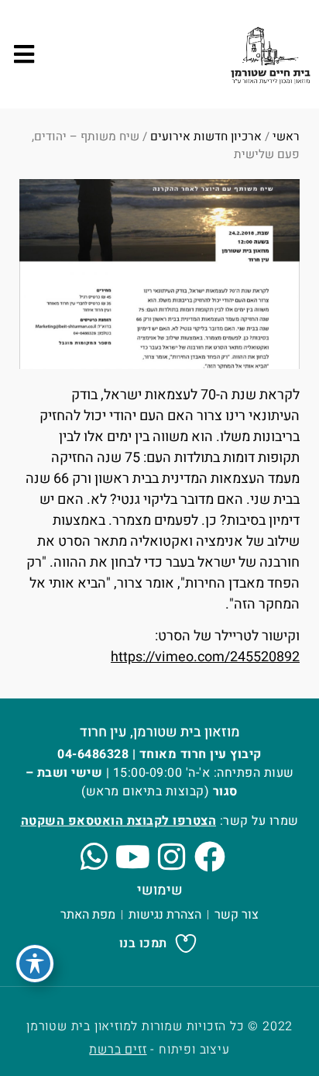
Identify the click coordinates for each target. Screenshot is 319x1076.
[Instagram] (171, 856)
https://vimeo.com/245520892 (205, 657)
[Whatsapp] (93, 856)
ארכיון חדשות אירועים (206, 136)
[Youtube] (132, 856)
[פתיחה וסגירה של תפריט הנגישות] (34, 963)
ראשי (286, 136)
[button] (23, 54)
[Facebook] (209, 856)
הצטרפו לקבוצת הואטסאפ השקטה (119, 821)
